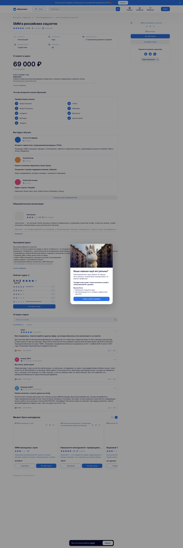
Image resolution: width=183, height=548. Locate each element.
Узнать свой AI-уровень (91, 299)
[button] (109, 247)
